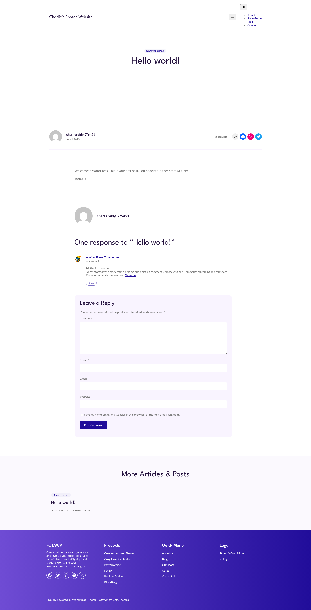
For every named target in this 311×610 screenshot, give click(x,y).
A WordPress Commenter (102, 257)
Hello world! (63, 502)
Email (84, 378)
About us (167, 553)
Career (166, 570)
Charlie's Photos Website (71, 17)
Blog (165, 559)
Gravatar (130, 275)
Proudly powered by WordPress (66, 599)
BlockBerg (110, 582)
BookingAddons (114, 576)
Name (84, 360)
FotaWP (109, 570)
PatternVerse (112, 564)
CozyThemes (121, 599)
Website (85, 396)
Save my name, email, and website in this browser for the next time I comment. (132, 414)
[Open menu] (232, 17)
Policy (223, 559)
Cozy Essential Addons (118, 559)
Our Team (168, 564)
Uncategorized (155, 50)
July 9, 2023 (92, 260)
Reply (91, 283)
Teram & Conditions (232, 553)
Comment (87, 318)
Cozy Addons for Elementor (121, 553)
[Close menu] (243, 7)
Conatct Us (169, 576)
